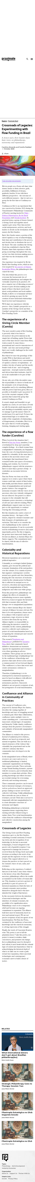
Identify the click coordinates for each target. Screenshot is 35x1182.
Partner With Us (24, 1173)
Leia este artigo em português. (12, 181)
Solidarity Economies (9, 1168)
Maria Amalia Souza (7, 1060)
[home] (8, 59)
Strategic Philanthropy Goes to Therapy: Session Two (17, 1085)
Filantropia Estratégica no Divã (17, 1141)
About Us (5, 1173)
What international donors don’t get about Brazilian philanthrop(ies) (15, 1055)
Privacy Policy (13, 1179)
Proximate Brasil (13, 121)
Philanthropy (6, 1166)
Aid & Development (18, 1166)
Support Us (13, 1173)
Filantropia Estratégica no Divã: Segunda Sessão (17, 1113)
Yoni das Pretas (14, 443)
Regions (4, 121)
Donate (4, 1179)
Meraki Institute (20, 218)
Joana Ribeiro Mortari (8, 1089)
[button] (31, 59)
